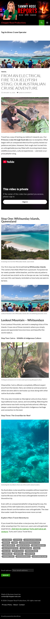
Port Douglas (18, 551)
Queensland (7, 553)
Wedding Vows (8, 556)
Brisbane (6, 542)
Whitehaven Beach (23, 556)
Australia (17, 540)
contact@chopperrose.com (11, 596)
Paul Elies (6, 551)
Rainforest (19, 553)
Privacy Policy (7, 605)
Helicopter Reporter (10, 548)
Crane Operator (8, 545)
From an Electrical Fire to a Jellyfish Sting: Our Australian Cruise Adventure (23, 81)
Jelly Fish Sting (26, 548)
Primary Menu (47, 22)
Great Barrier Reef (38, 545)
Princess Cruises (31, 551)
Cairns (14, 542)
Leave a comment (25, 92)
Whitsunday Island (39, 556)
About (15, 605)
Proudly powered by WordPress (11, 616)
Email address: (6, 570)
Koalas (37, 548)
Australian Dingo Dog (32, 540)
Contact (22, 605)
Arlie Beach (7, 540)
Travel (3, 72)
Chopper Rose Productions (13, 22)
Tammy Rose (30, 553)
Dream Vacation (23, 545)
